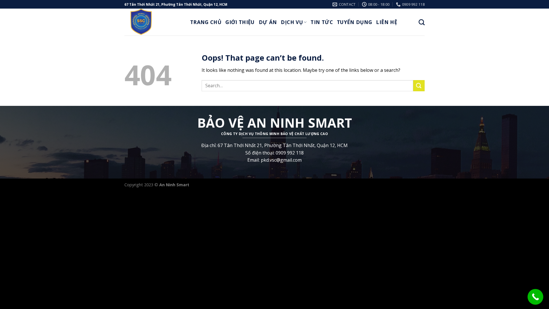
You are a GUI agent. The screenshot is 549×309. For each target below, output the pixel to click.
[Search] (422, 22)
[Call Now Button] (535, 297)
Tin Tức (322, 22)
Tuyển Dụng (354, 22)
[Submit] (419, 85)
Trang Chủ (205, 22)
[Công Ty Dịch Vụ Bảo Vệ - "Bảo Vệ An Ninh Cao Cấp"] (153, 22)
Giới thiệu (240, 22)
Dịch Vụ (292, 22)
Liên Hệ (386, 22)
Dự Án (268, 22)
